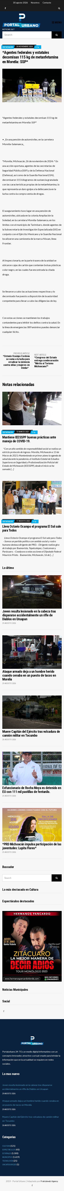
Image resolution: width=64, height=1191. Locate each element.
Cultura (6, 1146)
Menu (58, 22)
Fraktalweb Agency (49, 1181)
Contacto (47, 2)
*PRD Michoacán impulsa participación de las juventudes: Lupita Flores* (31, 846)
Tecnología (7, 1161)
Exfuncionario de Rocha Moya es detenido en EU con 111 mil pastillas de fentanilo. (31, 790)
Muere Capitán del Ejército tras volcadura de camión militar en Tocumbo (31, 733)
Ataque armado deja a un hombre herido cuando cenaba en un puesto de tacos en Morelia (29, 675)
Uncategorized (9, 1164)
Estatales (8, 47)
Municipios (7, 1157)
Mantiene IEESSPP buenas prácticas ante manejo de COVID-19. (29, 439)
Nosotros (35, 2)
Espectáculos (8, 1149)
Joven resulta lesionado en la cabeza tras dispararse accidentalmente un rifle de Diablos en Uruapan (29, 615)
